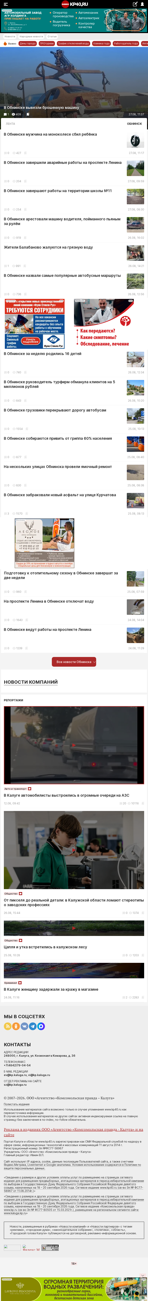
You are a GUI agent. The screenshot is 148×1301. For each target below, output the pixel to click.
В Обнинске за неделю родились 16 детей (42, 354)
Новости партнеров (104, 1226)
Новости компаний (31, 682)
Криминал (10, 982)
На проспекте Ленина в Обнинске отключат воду (49, 601)
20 (124, 803)
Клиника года (101, 43)
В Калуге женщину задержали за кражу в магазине (51, 989)
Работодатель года (126, 43)
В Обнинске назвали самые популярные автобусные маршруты (62, 275)
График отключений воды (73, 43)
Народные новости (31, 36)
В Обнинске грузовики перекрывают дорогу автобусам (55, 410)
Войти (142, 4)
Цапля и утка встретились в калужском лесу (45, 947)
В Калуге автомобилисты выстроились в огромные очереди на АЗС (66, 795)
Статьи (52, 36)
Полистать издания (16, 1104)
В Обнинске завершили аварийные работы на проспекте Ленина (63, 162)
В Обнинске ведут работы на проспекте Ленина (47, 629)
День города (27, 43)
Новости (10, 36)
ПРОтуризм (47, 43)
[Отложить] (28, 114)
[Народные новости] (135, 4)
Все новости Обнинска (74, 662)
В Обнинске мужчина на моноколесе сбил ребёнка (50, 134)
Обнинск (134, 124)
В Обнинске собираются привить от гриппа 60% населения (58, 438)
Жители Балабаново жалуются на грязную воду (48, 247)
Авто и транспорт (15, 788)
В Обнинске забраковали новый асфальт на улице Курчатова (60, 495)
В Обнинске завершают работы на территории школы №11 (58, 191)
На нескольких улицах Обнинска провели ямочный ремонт (58, 466)
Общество (11, 893)
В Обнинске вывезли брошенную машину (41, 107)
